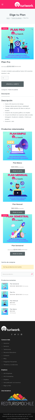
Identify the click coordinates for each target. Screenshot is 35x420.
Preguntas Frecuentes (10, 361)
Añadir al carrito (12, 84)
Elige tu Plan (7, 385)
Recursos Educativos (10, 352)
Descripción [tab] (5, 94)
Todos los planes (16, 18)
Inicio (8, 18)
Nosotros (6, 343)
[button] (32, 29)
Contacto (6, 355)
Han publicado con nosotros (12, 382)
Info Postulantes (8, 376)
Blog (5, 358)
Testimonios (7, 349)
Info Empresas (8, 373)
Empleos (6, 379)
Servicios (6, 346)
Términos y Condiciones (11, 364)
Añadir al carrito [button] (17, 171)
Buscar (31, 274)
